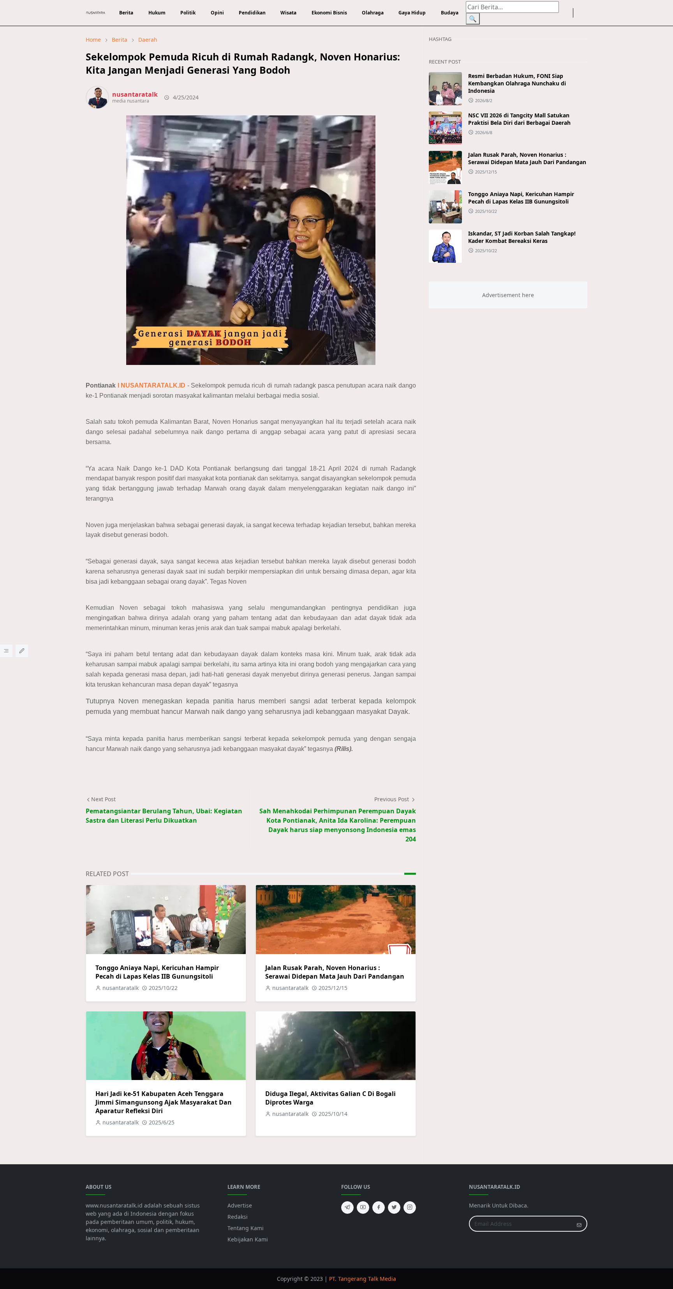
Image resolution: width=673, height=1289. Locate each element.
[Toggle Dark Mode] (578, 13)
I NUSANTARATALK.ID (152, 385)
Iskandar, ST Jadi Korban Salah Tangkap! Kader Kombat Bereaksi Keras (522, 237)
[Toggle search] (584, 13)
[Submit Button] (579, 1223)
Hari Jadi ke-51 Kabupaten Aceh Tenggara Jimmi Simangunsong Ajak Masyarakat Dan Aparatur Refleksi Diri (163, 1102)
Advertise (239, 1205)
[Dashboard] (6, 650)
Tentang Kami (245, 1228)
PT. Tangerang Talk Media (362, 1278)
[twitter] (394, 1207)
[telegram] (347, 1207)
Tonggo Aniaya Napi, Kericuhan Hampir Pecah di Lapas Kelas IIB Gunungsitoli (157, 972)
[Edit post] (22, 650)
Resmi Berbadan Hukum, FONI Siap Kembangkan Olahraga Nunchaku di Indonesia (517, 83)
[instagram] (568, 13)
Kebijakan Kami (247, 1239)
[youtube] (363, 1207)
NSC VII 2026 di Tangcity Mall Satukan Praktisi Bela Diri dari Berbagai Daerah (519, 119)
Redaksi (237, 1216)
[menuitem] (126, 13)
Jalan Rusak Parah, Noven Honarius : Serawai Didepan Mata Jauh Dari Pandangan (334, 972)
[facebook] (562, 13)
